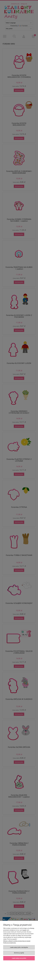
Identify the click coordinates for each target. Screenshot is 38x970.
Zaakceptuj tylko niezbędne (19, 947)
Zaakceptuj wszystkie (19, 958)
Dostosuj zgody (19, 953)
